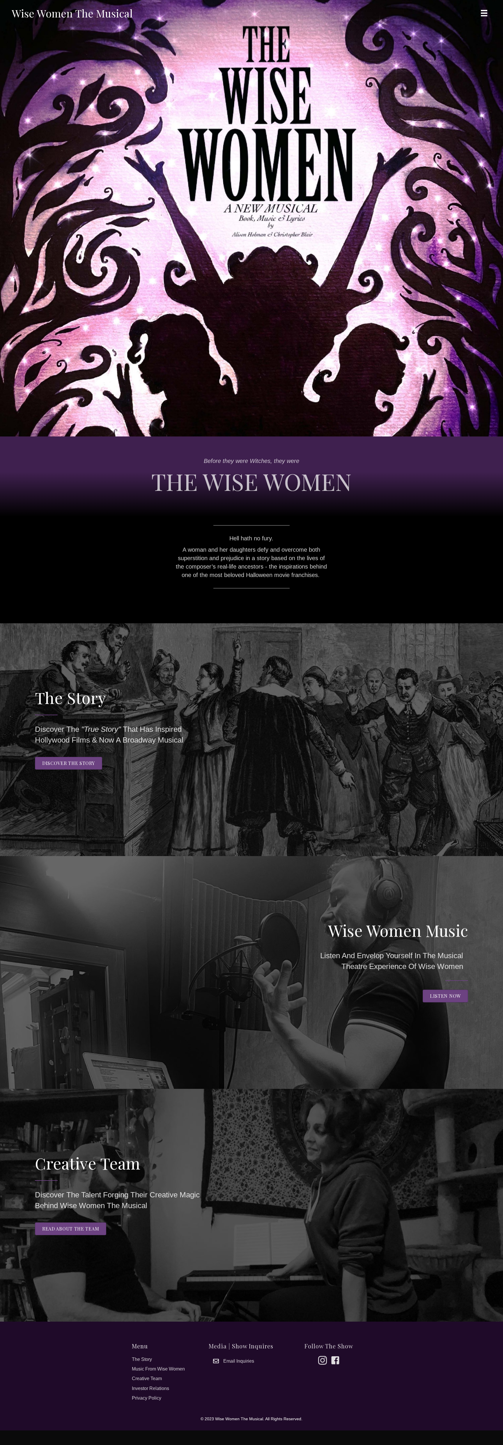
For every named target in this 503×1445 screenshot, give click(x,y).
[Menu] (484, 13)
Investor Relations (150, 1388)
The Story (142, 1359)
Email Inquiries (238, 1361)
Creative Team (147, 1378)
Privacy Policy (146, 1398)
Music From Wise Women (158, 1368)
